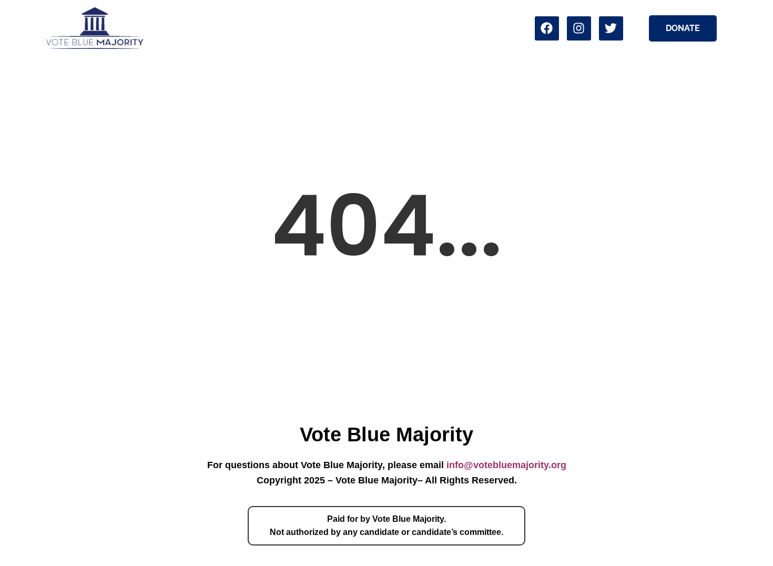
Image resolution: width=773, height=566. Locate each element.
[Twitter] (611, 28)
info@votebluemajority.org (506, 465)
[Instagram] (579, 28)
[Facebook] (547, 28)
